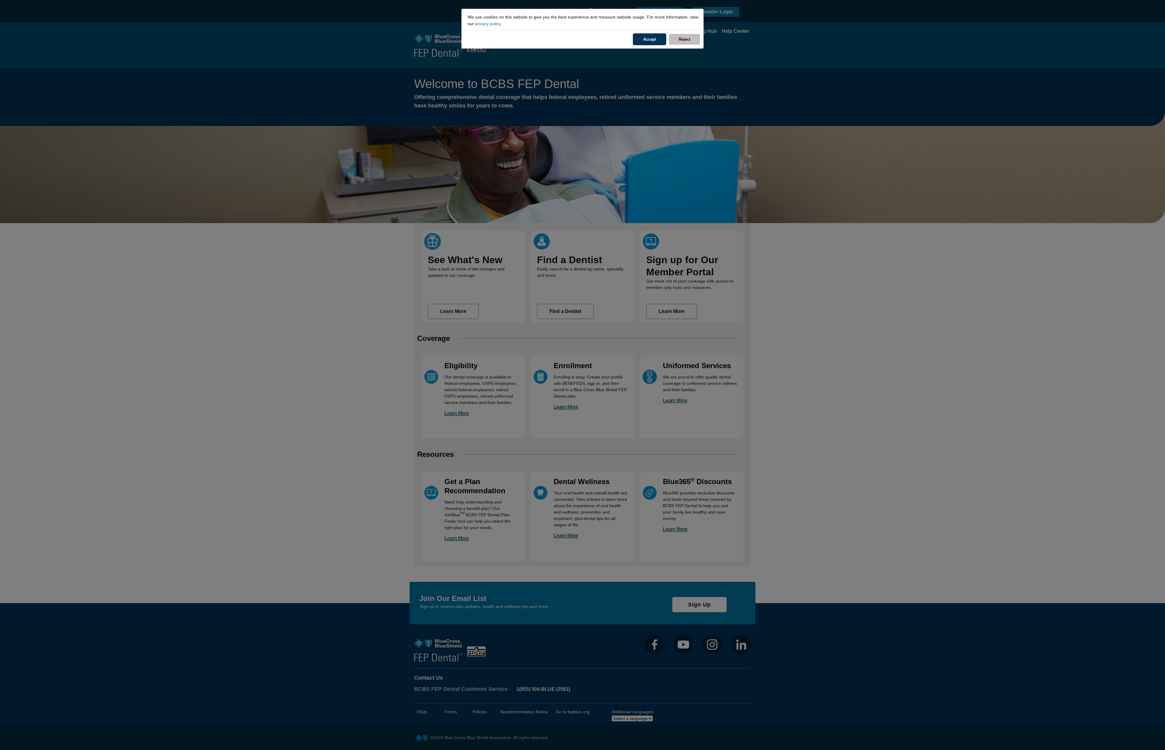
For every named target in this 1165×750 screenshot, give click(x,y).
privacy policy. (488, 23)
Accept (649, 39)
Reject (689, 39)
